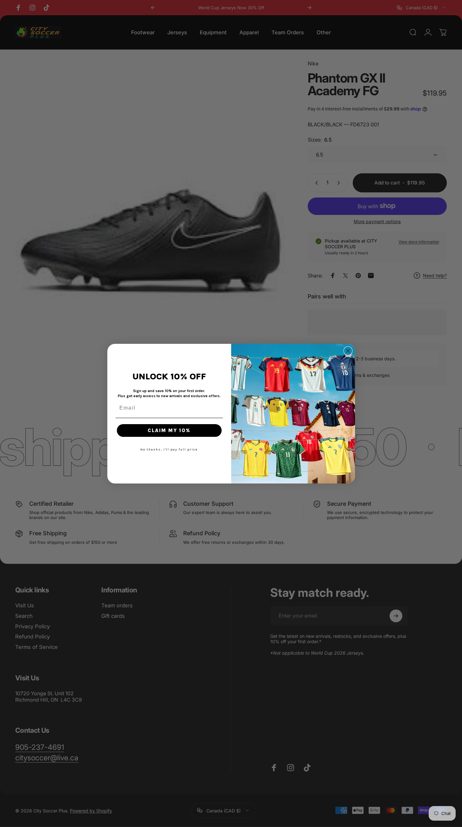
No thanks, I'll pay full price (169, 449)
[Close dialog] (348, 351)
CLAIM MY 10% (169, 430)
